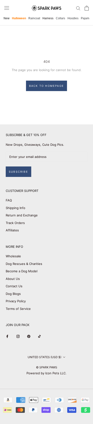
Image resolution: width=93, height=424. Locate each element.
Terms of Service (18, 309)
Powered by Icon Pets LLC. (46, 373)
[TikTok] (39, 336)
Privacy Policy (16, 301)
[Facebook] (7, 336)
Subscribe (18, 171)
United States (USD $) (44, 357)
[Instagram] (18, 336)
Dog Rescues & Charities (24, 264)
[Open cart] (87, 8)
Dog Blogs (13, 294)
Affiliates (12, 230)
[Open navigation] (6, 8)
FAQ (9, 200)
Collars (60, 18)
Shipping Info (15, 208)
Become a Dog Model (21, 271)
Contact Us (14, 286)
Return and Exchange (22, 215)
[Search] (78, 8)
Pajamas (86, 18)
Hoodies (72, 18)
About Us (13, 279)
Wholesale (13, 256)
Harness (47, 18)
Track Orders (15, 223)
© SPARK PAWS (46, 367)
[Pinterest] (28, 336)
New (7, 18)
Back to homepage (46, 86)
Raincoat (34, 18)
